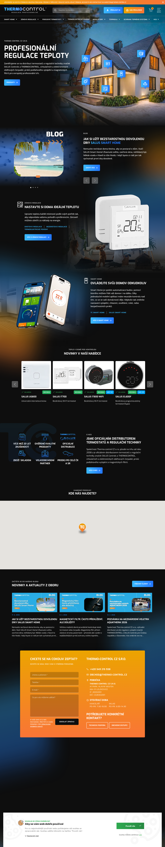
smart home (96, 279)
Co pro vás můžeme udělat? (43, 697)
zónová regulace (33, 203)
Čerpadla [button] (113, 19)
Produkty (11, 82)
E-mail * (35, 690)
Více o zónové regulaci (36, 237)
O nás (89, 435)
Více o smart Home (101, 320)
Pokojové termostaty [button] (52, 19)
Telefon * (36, 682)
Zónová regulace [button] (28, 19)
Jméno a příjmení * (40, 675)
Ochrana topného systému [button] (135, 19)
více (155, 19)
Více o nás (93, 470)
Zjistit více (90, 168)
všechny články (141, 584)
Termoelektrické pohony (79, 19)
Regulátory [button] (98, 19)
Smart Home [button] (9, 19)
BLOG (85, 133)
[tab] (30, 187)
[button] (113, 10)
